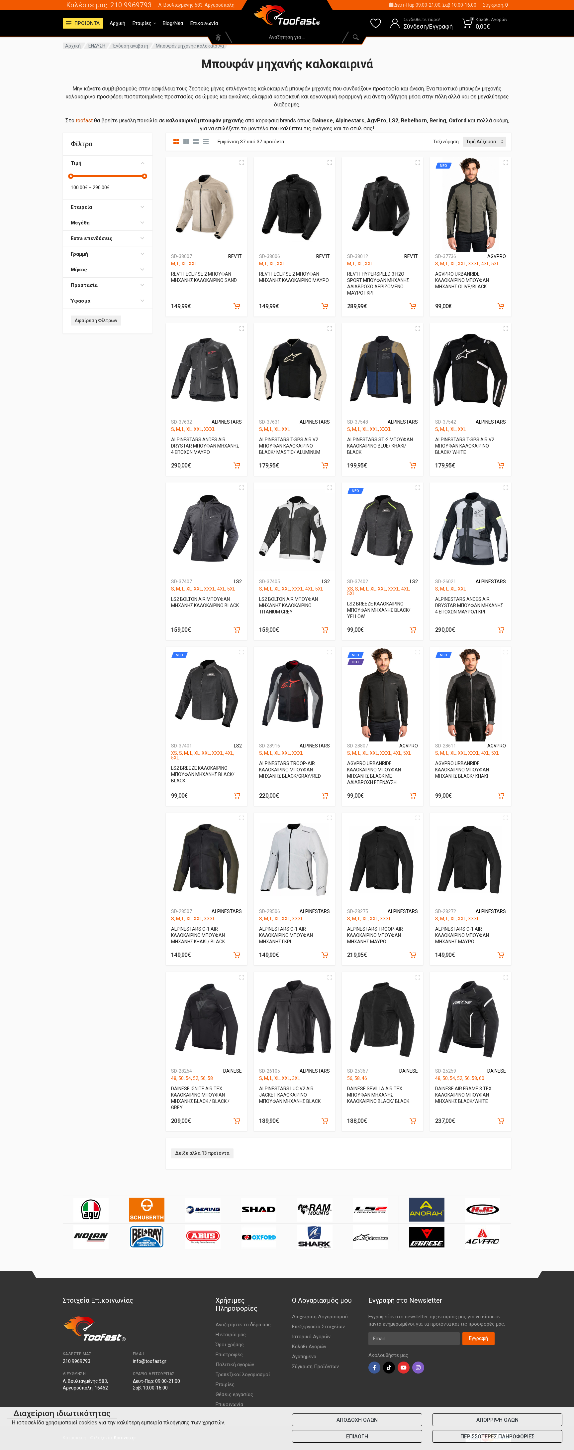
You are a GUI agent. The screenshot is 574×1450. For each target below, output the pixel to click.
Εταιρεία (81, 207)
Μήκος (79, 270)
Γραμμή (79, 254)
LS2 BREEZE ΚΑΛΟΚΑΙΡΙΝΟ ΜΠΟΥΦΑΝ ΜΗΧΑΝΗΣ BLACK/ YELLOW (379, 610)
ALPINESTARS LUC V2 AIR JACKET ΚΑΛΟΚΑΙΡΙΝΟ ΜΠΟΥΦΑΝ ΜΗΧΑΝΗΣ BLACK (290, 1095)
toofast (84, 120)
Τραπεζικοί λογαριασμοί (243, 1375)
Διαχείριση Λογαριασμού (320, 1317)
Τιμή (76, 163)
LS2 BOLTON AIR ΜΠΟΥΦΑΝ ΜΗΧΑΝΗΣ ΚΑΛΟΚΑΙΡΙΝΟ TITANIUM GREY (288, 605)
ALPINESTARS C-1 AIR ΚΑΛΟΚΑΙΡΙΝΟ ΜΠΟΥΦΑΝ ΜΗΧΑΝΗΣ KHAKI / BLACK (198, 935)
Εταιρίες (142, 23)
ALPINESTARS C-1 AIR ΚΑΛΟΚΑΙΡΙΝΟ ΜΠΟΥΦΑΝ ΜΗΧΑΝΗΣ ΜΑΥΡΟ (462, 935)
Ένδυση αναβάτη (130, 46)
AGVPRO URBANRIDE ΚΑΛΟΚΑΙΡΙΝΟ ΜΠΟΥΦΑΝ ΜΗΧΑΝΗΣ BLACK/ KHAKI (462, 770)
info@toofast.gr (149, 1361)
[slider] (70, 176)
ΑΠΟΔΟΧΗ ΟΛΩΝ (357, 1420)
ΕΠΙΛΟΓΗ (357, 1436)
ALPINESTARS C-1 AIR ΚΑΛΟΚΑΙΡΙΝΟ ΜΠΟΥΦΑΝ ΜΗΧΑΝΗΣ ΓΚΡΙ (286, 935)
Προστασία (84, 285)
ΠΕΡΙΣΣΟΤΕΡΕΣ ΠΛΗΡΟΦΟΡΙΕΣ (497, 1436)
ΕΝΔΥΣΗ (96, 46)
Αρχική (117, 23)
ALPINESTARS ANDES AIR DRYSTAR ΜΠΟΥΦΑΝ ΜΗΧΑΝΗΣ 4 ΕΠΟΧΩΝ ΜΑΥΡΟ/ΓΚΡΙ (469, 605)
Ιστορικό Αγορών (311, 1337)
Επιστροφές (229, 1355)
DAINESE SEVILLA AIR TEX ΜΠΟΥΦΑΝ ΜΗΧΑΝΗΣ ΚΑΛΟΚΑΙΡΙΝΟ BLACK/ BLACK (378, 1095)
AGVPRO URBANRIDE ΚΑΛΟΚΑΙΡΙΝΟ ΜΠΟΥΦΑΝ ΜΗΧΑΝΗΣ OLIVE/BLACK (462, 280)
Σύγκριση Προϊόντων (315, 1367)
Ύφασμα (80, 301)
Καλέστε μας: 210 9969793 (109, 5)
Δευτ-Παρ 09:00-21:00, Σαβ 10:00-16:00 (434, 5)
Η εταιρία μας (231, 1335)
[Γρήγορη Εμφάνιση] (242, 162)
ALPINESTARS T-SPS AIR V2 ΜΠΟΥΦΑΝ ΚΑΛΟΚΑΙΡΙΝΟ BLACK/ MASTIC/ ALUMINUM (289, 446)
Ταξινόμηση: (446, 142)
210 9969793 (76, 1361)
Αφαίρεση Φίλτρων (96, 320)
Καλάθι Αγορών (309, 1347)
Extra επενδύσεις (92, 238)
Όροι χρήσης (230, 1345)
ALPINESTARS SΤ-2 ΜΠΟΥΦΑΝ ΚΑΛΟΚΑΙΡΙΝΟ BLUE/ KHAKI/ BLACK (380, 446)
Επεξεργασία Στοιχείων (318, 1327)
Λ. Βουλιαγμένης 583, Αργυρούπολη (196, 5)
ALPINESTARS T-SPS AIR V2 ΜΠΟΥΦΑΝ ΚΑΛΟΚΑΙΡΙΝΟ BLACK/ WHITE (464, 446)
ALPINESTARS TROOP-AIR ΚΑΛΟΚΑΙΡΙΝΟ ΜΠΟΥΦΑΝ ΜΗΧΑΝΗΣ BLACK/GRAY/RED (290, 770)
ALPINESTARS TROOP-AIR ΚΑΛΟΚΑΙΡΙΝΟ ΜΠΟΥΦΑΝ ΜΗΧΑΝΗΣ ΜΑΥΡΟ (375, 935)
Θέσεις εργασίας (234, 1394)
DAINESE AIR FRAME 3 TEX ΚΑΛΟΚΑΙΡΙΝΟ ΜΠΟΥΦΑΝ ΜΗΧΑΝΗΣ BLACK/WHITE (463, 1095)
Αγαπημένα (304, 1357)
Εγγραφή (478, 1338)
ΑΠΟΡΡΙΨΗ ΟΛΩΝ (497, 1420)
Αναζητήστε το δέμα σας (243, 1325)
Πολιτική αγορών (235, 1365)
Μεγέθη (80, 223)
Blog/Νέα (173, 23)
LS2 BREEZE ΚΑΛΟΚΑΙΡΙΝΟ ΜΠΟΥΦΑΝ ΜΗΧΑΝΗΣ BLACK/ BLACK (203, 774)
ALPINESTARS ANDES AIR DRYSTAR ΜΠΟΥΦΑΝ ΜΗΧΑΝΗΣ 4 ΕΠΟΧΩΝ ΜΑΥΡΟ (205, 446)
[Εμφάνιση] (237, 306)
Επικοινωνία (204, 23)
